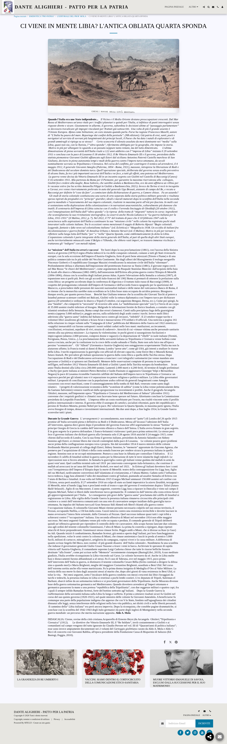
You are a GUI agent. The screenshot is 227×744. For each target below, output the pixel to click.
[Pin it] (176, 642)
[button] (204, 7)
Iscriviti (204, 723)
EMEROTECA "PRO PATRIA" (41, 16)
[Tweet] (170, 642)
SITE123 (28, 723)
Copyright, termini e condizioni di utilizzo (32, 719)
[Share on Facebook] (165, 642)
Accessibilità (69, 719)
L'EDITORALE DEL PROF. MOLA (71, 16)
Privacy (57, 719)
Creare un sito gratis (41, 723)
